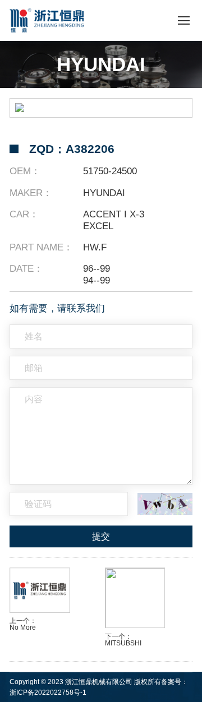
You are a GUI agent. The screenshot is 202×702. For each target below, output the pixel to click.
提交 (101, 536)
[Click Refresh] (164, 503)
